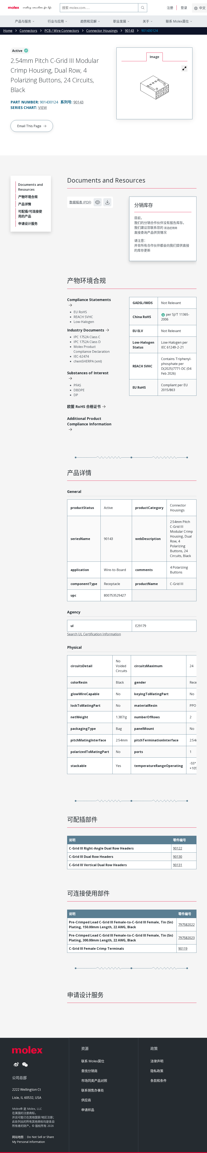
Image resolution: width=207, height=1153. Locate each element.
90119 (182, 948)
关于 (146, 21)
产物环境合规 (28, 197)
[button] (184, 68)
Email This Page (29, 126)
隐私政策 (156, 1071)
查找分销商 (89, 1071)
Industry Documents (85, 330)
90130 (177, 856)
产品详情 (24, 204)
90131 (177, 865)
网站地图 (17, 1137)
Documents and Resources (30, 187)
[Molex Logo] (30, 7)
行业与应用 (56, 21)
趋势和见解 (88, 21)
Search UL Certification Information (94, 634)
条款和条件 (158, 1080)
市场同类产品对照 (94, 1080)
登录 (184, 7)
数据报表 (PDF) (80, 202)
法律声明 (156, 1061)
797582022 (186, 924)
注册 (170, 7)
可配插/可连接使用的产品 (30, 213)
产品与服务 (23, 21)
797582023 (186, 938)
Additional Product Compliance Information (89, 421)
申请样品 (87, 1110)
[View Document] (98, 202)
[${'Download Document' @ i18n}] (107, 202)
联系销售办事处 (92, 1090)
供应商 (86, 1100)
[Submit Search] (142, 7)
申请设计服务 (28, 223)
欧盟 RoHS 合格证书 (84, 406)
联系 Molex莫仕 (92, 1061)
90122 (177, 848)
